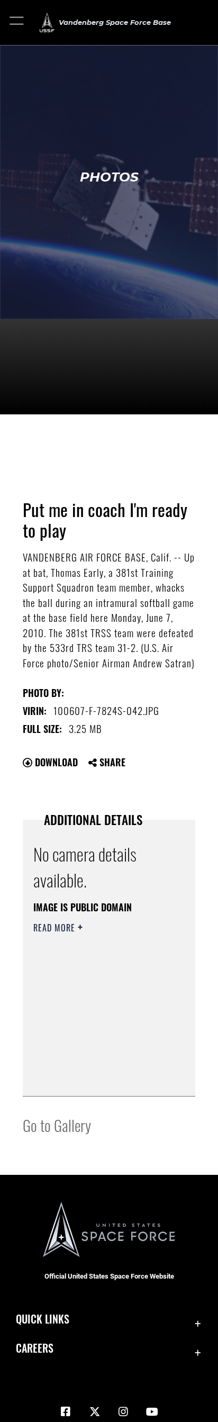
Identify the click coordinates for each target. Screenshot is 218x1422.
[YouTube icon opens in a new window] (152, 1412)
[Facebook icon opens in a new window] (66, 1412)
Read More (55, 927)
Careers (34, 1348)
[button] (17, 22)
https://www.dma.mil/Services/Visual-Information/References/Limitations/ (97, 1076)
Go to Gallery (57, 1124)
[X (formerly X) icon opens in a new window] (95, 1412)
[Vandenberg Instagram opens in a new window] (123, 1412)
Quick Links (42, 1319)
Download (55, 762)
